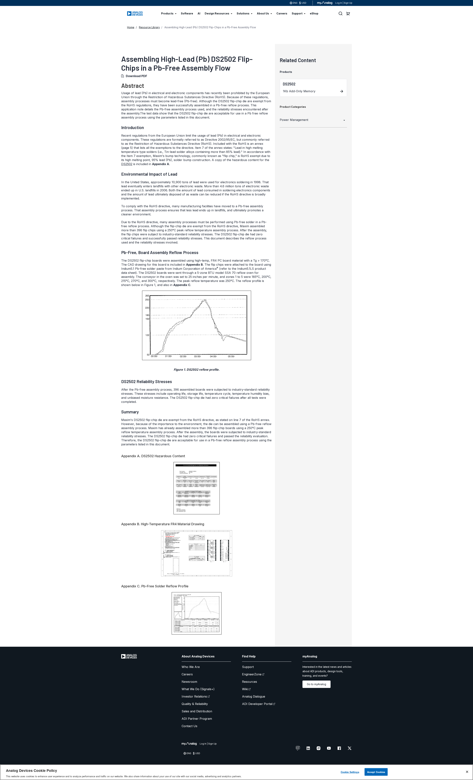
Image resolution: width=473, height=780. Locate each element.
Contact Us (189, 726)
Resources (249, 681)
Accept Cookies (376, 772)
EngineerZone (251, 674)
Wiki (245, 689)
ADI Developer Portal (257, 704)
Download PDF (136, 76)
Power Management (294, 119)
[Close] (467, 772)
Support (248, 667)
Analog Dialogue (253, 696)
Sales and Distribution (197, 711)
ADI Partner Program (197, 718)
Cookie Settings (350, 772)
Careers (187, 674)
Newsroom (189, 681)
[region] (236, 772)
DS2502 (126, 164)
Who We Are (191, 667)
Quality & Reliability (195, 704)
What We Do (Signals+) (198, 689)
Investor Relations (194, 696)
